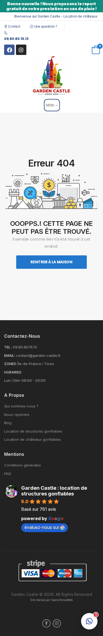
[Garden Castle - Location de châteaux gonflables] (51, 76)
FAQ (7, 474)
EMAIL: (9, 355)
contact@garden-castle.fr (38, 355)
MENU (50, 105)
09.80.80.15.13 (25, 347)
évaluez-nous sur (41, 527)
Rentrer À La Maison (51, 262)
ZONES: (10, 363)
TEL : (8, 347)
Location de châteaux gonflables (32, 439)
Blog (8, 423)
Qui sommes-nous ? (21, 406)
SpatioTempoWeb (62, 600)
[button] (89, 621)
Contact (13, 26)
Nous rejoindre (16, 415)
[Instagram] (21, 50)
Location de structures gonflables (33, 431)
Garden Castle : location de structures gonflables (54, 491)
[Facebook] (9, 50)
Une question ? (45, 26)
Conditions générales (22, 465)
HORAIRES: (13, 372)
